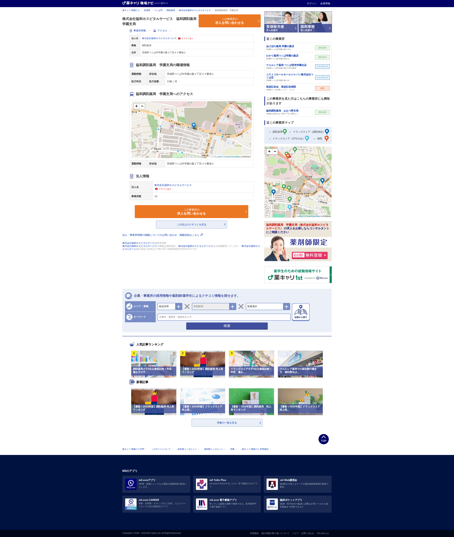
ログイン (312, 3)
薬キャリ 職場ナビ (131, 10)
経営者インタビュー (187, 449)
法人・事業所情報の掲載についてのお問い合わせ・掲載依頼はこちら (161, 235)
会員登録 (325, 3)
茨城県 (147, 10)
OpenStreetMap (233, 156)
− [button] (142, 106)
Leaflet (220, 156)
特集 (232, 449)
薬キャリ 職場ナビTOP (133, 449)
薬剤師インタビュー (213, 449)
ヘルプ (295, 533)
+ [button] (136, 106)
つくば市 (158, 10)
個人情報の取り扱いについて (275, 533)
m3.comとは (323, 533)
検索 (227, 326)
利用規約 (254, 533)
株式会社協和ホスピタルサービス (195, 10)
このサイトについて (161, 449)
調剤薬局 (171, 10)
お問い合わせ (307, 533)
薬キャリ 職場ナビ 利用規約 (255, 449)
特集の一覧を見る (227, 422)
